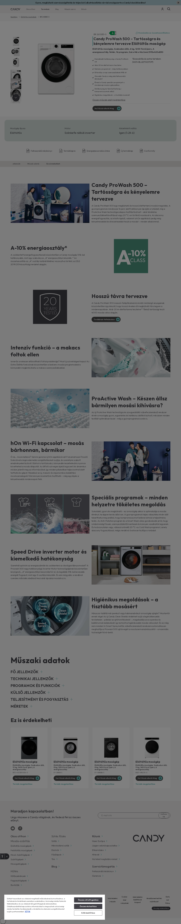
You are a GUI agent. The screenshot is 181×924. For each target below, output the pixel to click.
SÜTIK (27, 911)
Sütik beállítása (88, 913)
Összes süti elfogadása (88, 900)
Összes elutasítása (88, 906)
